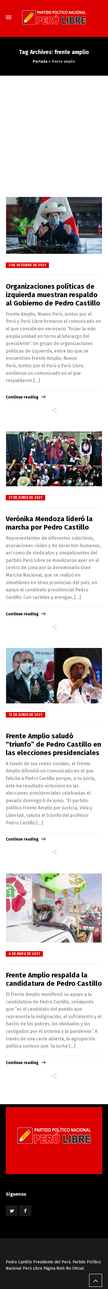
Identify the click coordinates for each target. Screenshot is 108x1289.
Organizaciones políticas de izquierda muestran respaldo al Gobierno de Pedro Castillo (53, 294)
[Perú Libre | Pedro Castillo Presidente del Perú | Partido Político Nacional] (54, 17)
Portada (40, 61)
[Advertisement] (54, 133)
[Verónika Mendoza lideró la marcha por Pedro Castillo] (54, 458)
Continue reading (22, 397)
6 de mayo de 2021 (24, 954)
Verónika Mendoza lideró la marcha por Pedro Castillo (49, 523)
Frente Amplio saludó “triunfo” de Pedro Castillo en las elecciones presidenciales (53, 744)
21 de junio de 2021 (25, 498)
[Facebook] (25, 1211)
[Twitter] (12, 1211)
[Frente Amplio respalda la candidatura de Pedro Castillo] (54, 907)
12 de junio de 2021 (25, 715)
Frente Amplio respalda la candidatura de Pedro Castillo (54, 979)
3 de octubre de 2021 (27, 265)
